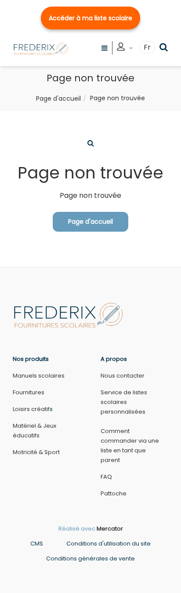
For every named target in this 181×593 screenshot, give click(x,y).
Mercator (110, 528)
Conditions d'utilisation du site (108, 543)
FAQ (106, 477)
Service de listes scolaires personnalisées (124, 402)
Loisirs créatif (31, 409)
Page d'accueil (58, 98)
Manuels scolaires (39, 375)
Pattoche (114, 493)
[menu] (104, 48)
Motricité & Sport (36, 452)
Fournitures (28, 392)
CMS (36, 543)
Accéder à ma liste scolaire (90, 18)
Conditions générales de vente (90, 558)
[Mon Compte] (125, 48)
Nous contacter (123, 375)
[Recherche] (163, 47)
